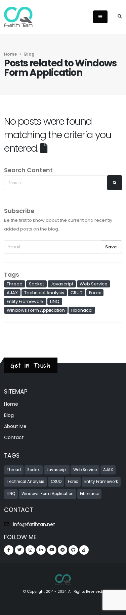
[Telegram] (62, 550)
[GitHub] (73, 550)
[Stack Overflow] (84, 550)
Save (111, 247)
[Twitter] (19, 550)
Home (10, 54)
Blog (9, 415)
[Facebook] (8, 550)
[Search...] (114, 182)
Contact (14, 437)
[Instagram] (30, 550)
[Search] (120, 17)
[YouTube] (51, 550)
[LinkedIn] (41, 550)
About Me (15, 426)
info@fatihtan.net (34, 524)
